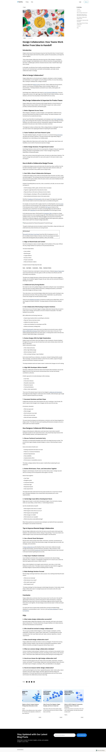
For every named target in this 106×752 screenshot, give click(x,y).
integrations (33, 210)
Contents (78, 9)
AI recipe (61, 204)
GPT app (48, 207)
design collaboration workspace (30, 331)
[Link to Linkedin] (31, 682)
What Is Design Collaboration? (82, 12)
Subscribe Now (81, 735)
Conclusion (79, 25)
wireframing (59, 134)
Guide (40, 717)
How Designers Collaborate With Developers (82, 21)
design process (36, 84)
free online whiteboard (52, 609)
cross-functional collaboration (51, 92)
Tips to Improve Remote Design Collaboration (82, 24)
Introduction (79, 10)
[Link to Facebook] (26, 682)
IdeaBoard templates (35, 299)
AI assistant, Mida (48, 213)
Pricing (27, 1)
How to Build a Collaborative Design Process (82, 18)
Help (32, 1)
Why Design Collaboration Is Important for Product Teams (82, 15)
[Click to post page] (32, 695)
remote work (38, 550)
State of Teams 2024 (59, 271)
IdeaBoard (30, 199)
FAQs (78, 27)
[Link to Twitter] (29, 682)
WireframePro (38, 199)
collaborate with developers (55, 392)
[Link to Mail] (34, 682)
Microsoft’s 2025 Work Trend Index (31, 234)
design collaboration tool (29, 547)
